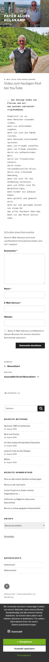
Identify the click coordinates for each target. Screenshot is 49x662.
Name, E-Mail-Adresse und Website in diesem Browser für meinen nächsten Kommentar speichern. (24, 334)
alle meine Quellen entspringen (26, 479)
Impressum (9, 565)
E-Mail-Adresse (12, 303)
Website (8, 317)
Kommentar (10, 251)
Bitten (7, 459)
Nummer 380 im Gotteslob (17, 426)
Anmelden (9, 536)
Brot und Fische (11, 434)
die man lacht (19, 485)
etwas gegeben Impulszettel (26, 508)
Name (7, 289)
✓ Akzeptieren (24, 642)
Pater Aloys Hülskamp (17, 18)
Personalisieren (24, 655)
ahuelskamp (29, 79)
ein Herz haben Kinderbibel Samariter (22, 442)
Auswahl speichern (24, 648)
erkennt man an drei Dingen (17, 451)
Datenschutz (10, 570)
